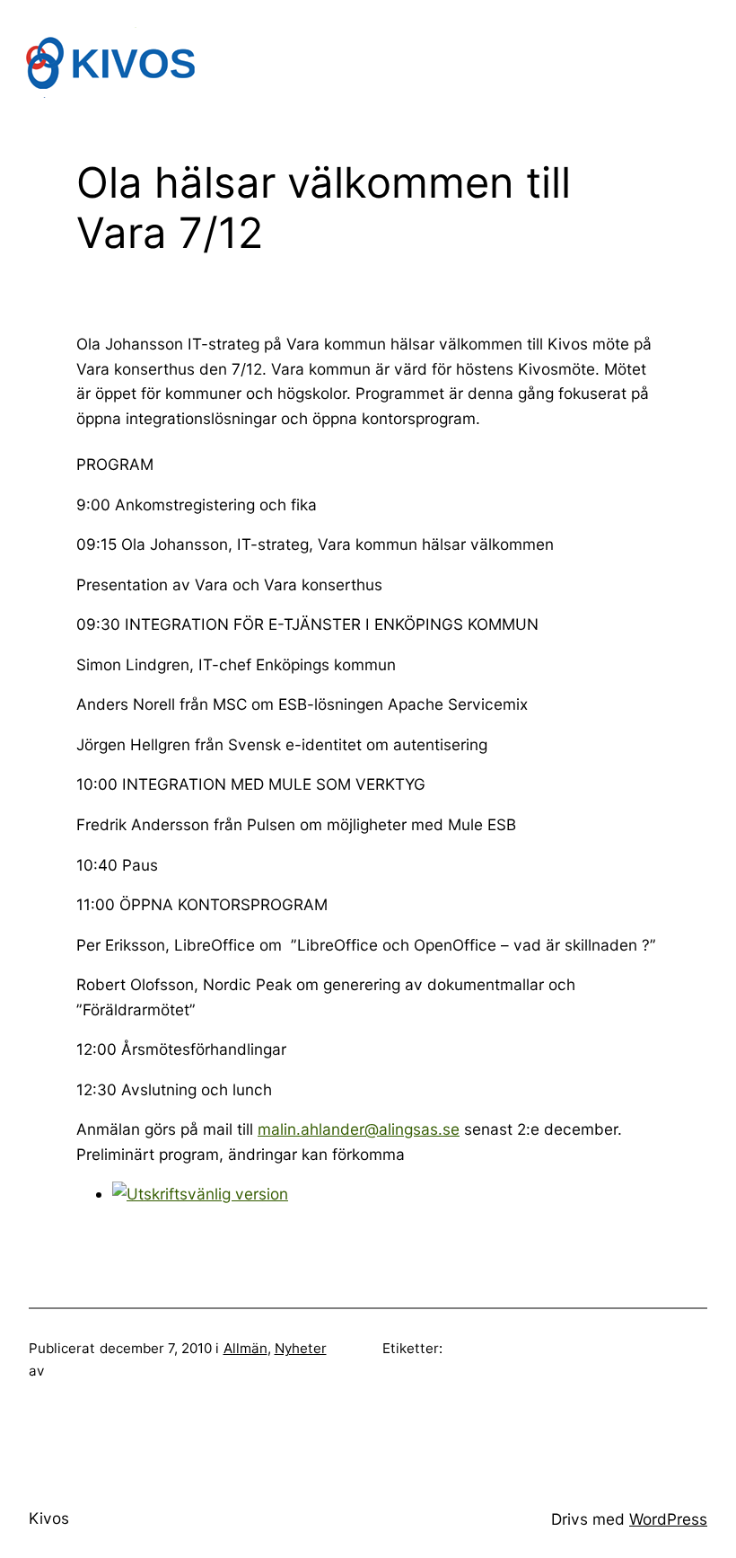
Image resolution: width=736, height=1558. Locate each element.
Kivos (49, 1518)
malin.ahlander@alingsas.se (359, 1129)
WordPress (668, 1518)
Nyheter (301, 1348)
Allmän (245, 1348)
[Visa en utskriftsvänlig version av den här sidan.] (200, 1193)
